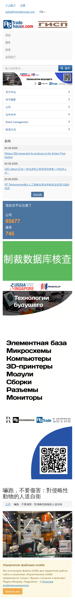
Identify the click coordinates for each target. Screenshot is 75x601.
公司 (8, 107)
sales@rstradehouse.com (20, 12)
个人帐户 (10, 5)
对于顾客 (11, 99)
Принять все (12, 591)
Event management (17, 122)
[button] (8, 79)
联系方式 (11, 129)
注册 (22, 5)
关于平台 (11, 92)
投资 (8, 49)
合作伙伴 (11, 114)
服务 (8, 42)
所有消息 (37, 194)
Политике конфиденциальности (28, 583)
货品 (8, 35)
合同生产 (10, 56)
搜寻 (67, 68)
